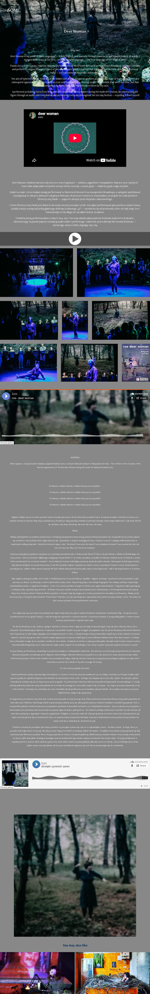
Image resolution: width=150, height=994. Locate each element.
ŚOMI (13, 10)
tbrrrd (106, 796)
